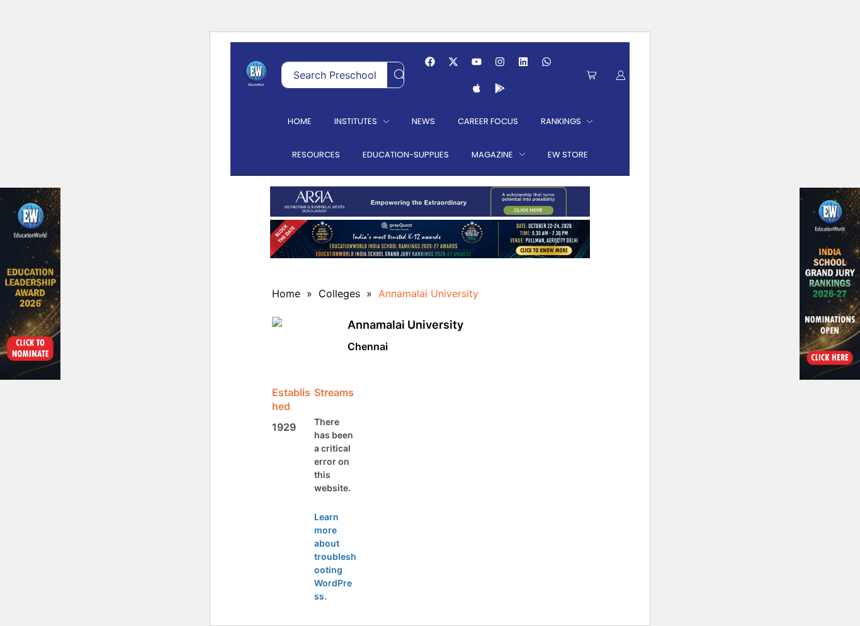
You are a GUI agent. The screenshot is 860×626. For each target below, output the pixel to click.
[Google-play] (500, 88)
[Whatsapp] (546, 62)
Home (286, 293)
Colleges (339, 293)
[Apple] (477, 88)
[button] (591, 75)
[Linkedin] (523, 62)
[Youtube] (477, 62)
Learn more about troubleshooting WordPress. (335, 556)
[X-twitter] (453, 62)
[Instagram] (500, 62)
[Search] (399, 75)
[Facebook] (430, 62)
